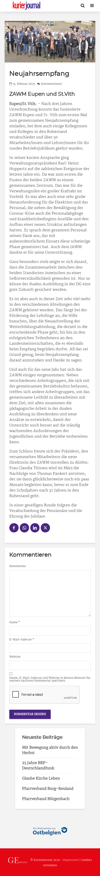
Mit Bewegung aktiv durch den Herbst (50, 750)
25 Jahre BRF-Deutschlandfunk (38, 765)
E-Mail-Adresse (21, 639)
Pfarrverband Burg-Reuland (47, 789)
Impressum (71, 860)
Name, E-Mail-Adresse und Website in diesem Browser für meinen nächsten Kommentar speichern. (49, 679)
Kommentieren (51, 84)
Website (14, 657)
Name (14, 622)
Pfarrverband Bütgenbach (46, 799)
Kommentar (17, 566)
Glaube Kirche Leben (41, 778)
